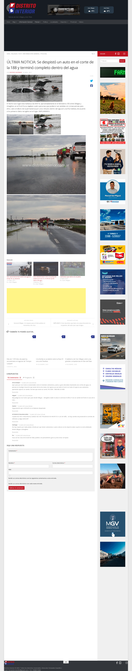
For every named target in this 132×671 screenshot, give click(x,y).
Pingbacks (29, 378)
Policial (37, 22)
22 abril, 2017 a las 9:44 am (25, 406)
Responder (15, 392)
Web (10, 469)
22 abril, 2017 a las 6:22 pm (23, 435)
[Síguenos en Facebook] (115, 54)
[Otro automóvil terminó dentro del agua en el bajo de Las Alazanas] (19, 269)
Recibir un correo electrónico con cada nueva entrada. (25, 483)
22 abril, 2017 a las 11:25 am (37, 414)
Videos (81, 22)
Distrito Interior (16, 72)
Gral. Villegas (12, 54)
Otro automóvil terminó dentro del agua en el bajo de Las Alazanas (19, 277)
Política (45, 22)
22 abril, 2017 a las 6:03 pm (26, 425)
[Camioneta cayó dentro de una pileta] (72, 269)
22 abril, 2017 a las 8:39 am (29, 382)
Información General (25, 22)
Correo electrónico (58, 463)
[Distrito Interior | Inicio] (21, 8)
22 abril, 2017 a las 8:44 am (25, 395)
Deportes (63, 22)
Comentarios (15, 378)
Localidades (54, 22)
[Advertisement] (66, 37)
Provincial (73, 22)
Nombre (12, 463)
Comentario (13, 451)
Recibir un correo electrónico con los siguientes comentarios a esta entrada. (33, 478)
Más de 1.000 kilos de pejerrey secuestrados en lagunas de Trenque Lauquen (19, 361)
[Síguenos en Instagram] (124, 54)
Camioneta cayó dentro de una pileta (70, 277)
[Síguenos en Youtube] (118, 54)
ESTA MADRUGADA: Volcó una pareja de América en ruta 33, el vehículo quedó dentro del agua (44, 278)
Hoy (14, 22)
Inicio (8, 22)
